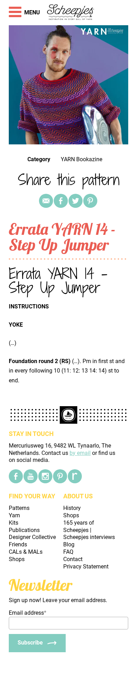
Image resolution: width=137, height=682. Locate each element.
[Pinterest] (90, 201)
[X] (75, 201)
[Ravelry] (75, 476)
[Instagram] (45, 476)
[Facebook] (16, 476)
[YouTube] (31, 476)
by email (80, 453)
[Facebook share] (61, 201)
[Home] (70, 13)
